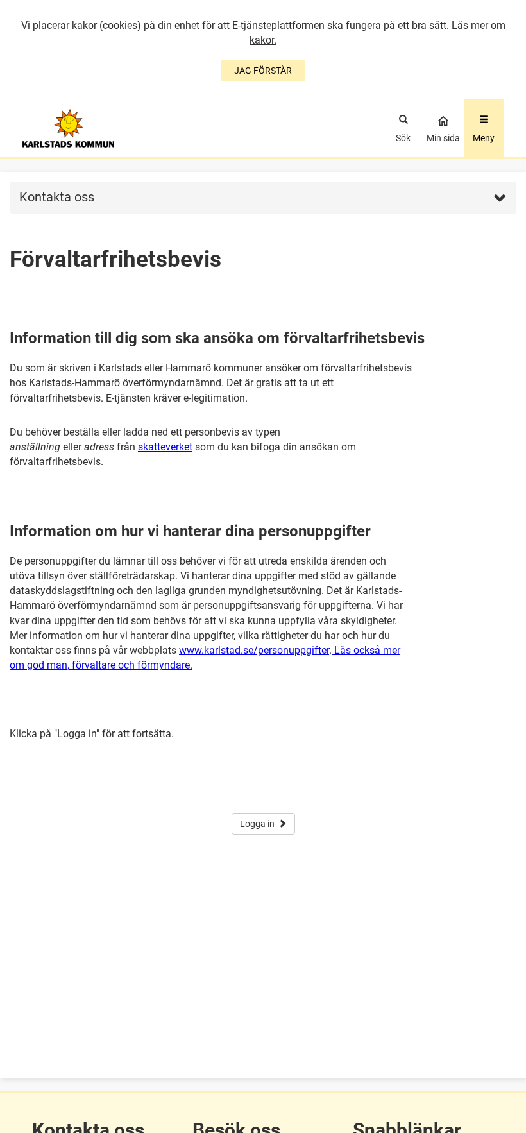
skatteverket (165, 447)
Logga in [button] (257, 824)
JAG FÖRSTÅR (263, 70)
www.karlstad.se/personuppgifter (254, 650)
